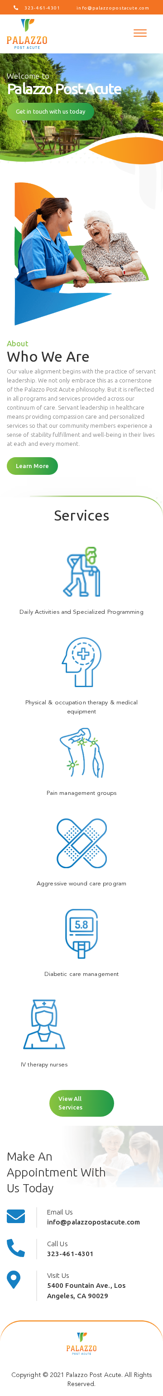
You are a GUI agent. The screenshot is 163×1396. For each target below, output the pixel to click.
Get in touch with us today (50, 111)
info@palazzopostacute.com (113, 7)
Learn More (32, 466)
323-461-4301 (42, 7)
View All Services (70, 1103)
